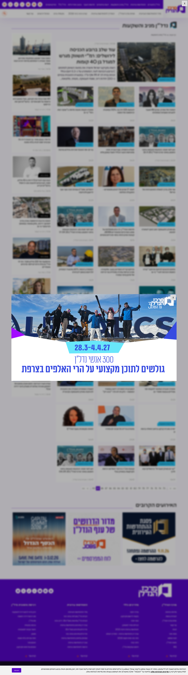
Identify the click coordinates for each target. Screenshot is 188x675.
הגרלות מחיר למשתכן (130, 625)
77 (147, 488)
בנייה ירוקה (134, 611)
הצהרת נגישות (171, 616)
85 (114, 488)
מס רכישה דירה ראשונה (27, 616)
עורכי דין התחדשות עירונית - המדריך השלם (122, 633)
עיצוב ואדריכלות (75, 4)
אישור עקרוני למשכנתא (27, 629)
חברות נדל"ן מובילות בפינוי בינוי (75, 616)
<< (174, 488)
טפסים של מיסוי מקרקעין (26, 646)
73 (164, 488)
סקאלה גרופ (59, 13)
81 (131, 488)
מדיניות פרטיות (171, 611)
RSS (175, 646)
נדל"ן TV (62, 4)
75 (156, 488)
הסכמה (16, 670)
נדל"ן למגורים (154, 4)
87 (106, 488)
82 (127, 488)
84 (118, 488)
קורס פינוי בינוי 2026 (77, 13)
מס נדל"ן (32, 620)
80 (135, 488)
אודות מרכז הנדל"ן (127, 13)
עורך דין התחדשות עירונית (77, 642)
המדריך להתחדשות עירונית (103, 13)
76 (152, 488)
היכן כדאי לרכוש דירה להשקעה (24, 611)
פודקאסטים (51, 4)
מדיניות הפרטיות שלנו (160, 671)
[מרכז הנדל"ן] (175, 9)
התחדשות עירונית (138, 4)
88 (102, 488)
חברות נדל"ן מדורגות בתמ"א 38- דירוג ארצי (71, 620)
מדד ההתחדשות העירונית (150, 13)
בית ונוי (46, 134)
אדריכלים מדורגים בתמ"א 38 (76, 629)
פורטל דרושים (43, 13)
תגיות (175, 629)
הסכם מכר (32, 642)
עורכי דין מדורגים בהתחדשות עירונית (73, 625)
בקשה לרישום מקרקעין (130, 616)
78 (143, 488)
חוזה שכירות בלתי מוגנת (27, 638)
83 (123, 488)
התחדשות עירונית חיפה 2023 (127, 629)
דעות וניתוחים (103, 4)
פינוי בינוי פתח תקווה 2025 (128, 638)
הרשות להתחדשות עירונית (77, 646)
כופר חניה (135, 620)
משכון (33, 633)
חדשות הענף (89, 4)
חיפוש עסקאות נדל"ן (131, 646)
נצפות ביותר (44, 53)
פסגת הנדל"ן (172, 642)
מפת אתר (173, 633)
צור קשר (29, 13)
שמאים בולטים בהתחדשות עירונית (74, 638)
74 (160, 488)
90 (93, 488)
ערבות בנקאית (30, 625)
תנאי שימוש (172, 638)
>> (83, 488)
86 (110, 488)
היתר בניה (135, 642)
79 (139, 488)
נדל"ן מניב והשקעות (119, 4)
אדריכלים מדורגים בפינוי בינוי (76, 633)
